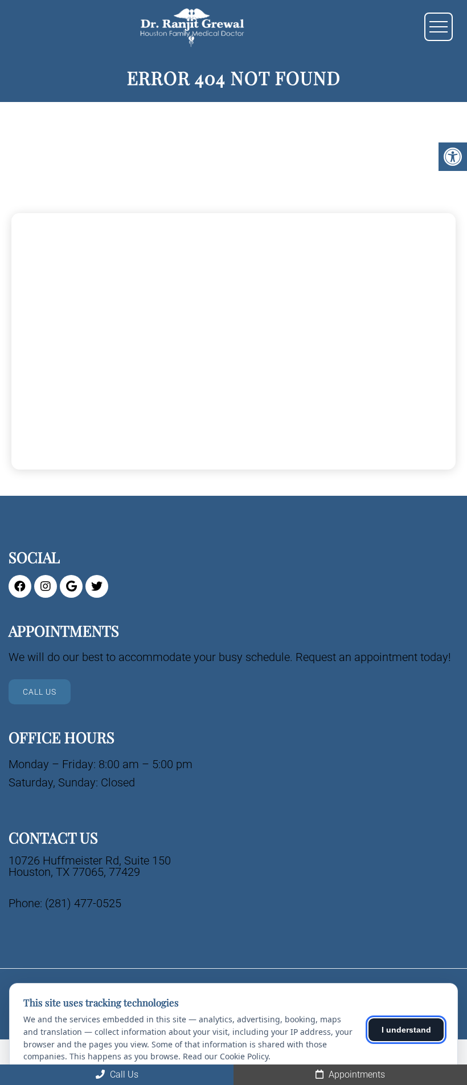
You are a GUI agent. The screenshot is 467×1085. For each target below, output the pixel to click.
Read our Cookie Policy (225, 1056)
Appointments (355, 1074)
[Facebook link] (20, 586)
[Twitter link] (96, 586)
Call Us (39, 691)
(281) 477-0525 (83, 903)
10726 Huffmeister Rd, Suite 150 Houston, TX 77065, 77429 (90, 866)
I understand (406, 1029)
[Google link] (71, 586)
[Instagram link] (45, 586)
